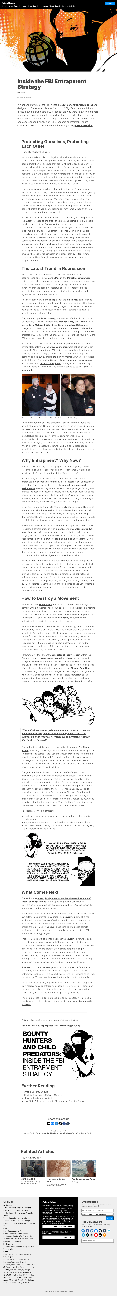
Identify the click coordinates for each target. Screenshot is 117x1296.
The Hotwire (8, 1249)
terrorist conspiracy (50, 363)
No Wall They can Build (25, 1246)
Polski (13, 1265)
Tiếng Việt (13, 1280)
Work (20, 1234)
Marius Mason (55, 278)
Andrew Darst (86, 321)
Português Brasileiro (19, 1262)
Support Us (110, 3)
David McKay (35, 325)
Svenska (29, 1275)
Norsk (14, 1283)
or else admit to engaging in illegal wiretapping (61, 539)
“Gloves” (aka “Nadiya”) (53, 418)
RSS (11, 1205)
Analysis (20, 1208)
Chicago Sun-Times (81, 668)
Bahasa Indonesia (27, 1267)
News (26, 1210)
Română (18, 1275)
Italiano (20, 1259)
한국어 (11, 1275)
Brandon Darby (66, 321)
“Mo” (39, 418)
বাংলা (24, 1275)
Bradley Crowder (52, 325)
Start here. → (68, 1237)
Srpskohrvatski (26, 1272)
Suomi (28, 1265)
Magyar (20, 1270)
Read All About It (25, 97)
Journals (12, 1218)
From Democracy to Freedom (15, 1231)
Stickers (27, 1218)
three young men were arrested (76, 360)
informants (27, 370)
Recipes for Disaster (21, 1236)
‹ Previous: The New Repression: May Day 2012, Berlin (40, 1133)
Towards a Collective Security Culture (43, 1095)
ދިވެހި (25, 1280)
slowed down (61, 617)
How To (19, 1210)
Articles (6, 1205)
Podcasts (22, 6)
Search (35, 6)
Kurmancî (7, 1283)
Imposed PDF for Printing (58, 1025)
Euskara (13, 1270)
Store (30, 6)
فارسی (6, 1272)
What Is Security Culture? (36, 1092)
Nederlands (14, 1272)
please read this (83, 125)
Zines (5, 1218)
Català (20, 1280)
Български (10, 1267)
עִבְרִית (11, 1277)
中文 (17, 1267)
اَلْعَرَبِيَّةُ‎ (5, 1275)
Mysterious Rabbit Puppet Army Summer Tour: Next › (77, 1133)
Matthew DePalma (76, 325)
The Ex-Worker (9, 1246)
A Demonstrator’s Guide (23, 1213)
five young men (59, 347)
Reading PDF (28, 1025)
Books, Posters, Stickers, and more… (18, 1254)
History (13, 1210)
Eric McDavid (76, 300)
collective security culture (68, 939)
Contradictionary (10, 1234)
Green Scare (45, 604)
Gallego (31, 1280)
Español (13, 1259)
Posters (20, 1218)
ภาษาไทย (18, 1277)
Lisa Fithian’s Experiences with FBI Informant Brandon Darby (54, 1101)
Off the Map (17, 1241)
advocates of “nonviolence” (66, 655)
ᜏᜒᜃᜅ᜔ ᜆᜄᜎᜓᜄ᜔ (23, 1283)
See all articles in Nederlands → (67, 6)
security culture (71, 917)
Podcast (6, 1244)
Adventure (12, 1208)
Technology (8, 1213)
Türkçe (27, 1270)
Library (10, 6)
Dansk (5, 1277)
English (6, 1259)
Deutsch (27, 1259)
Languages (44, 6)
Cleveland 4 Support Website (38, 1098)
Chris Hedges (33, 665)
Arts (5, 1208)
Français (6, 1262)
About (51, 6)
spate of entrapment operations (79, 104)
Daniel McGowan (76, 278)
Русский (6, 1265)
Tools (16, 6)
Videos (6, 1221)
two (86, 366)
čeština (6, 1270)
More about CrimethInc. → (63, 1227)
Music (12, 1221)
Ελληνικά (21, 1265)
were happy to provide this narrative (60, 658)
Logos (18, 1221)
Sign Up (110, 1218)
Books (4, 6)
